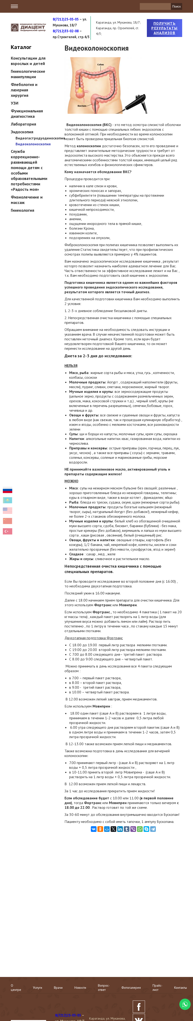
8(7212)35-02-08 (66, 31)
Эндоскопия (22, 131)
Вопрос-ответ (104, 987)
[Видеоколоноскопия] (106, 112)
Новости (80, 987)
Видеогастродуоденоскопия (40, 138)
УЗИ (14, 103)
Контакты (180, 987)
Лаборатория (23, 124)
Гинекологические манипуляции (28, 74)
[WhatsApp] (140, 829)
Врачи (58, 987)
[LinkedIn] (120, 829)
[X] (113, 829)
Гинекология (22, 210)
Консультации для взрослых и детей (28, 60)
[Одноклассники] (100, 829)
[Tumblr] (126, 829)
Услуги (37, 987)
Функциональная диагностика (27, 113)
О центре (16, 987)
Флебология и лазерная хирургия (24, 90)
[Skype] (146, 829)
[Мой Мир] (107, 829)
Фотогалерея (131, 987)
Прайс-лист (157, 987)
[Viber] (133, 829)
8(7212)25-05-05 (66, 19)
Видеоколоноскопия (33, 144)
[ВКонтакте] (93, 829)
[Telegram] (153, 829)
